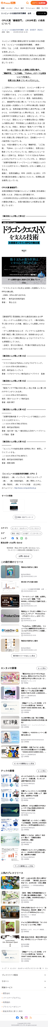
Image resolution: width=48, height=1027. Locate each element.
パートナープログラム (11, 998)
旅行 (22, 8)
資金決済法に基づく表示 (12, 1011)
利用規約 (6, 1002)
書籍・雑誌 (16, 533)
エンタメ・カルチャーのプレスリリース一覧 (25, 968)
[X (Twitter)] (17, 538)
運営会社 (6, 993)
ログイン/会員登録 (38, 3)
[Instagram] (26, 1017)
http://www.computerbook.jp (25, 488)
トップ (4, 968)
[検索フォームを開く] (27, 3)
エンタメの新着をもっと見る (24, 763)
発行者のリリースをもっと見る (24, 656)
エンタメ (9, 8)
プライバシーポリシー (11, 1007)
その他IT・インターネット (31, 533)
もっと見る (42, 668)
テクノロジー (35, 528)
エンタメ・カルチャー (19, 528)
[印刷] (26, 538)
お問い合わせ (24, 556)
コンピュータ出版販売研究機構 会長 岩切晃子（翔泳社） (23, 30)
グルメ (16, 8)
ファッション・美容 (33, 8)
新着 (2, 8)
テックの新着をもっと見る (24, 866)
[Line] (22, 538)
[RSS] (30, 1017)
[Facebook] (13, 538)
